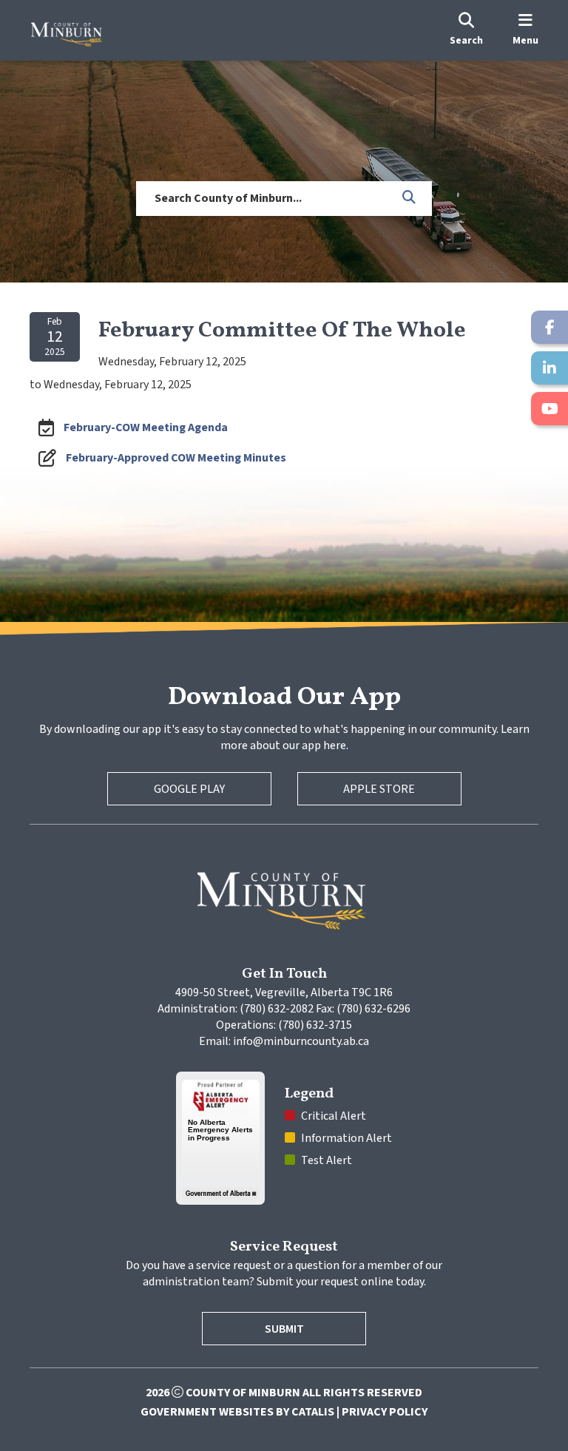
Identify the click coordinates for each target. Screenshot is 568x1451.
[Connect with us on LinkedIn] (549, 368)
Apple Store (379, 789)
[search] (466, 30)
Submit (284, 1329)
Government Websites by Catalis (237, 1412)
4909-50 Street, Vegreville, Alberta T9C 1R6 (284, 992)
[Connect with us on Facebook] (549, 327)
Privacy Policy (384, 1412)
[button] (409, 198)
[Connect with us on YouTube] (549, 408)
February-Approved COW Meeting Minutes (176, 458)
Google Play (189, 789)
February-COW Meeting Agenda (146, 427)
